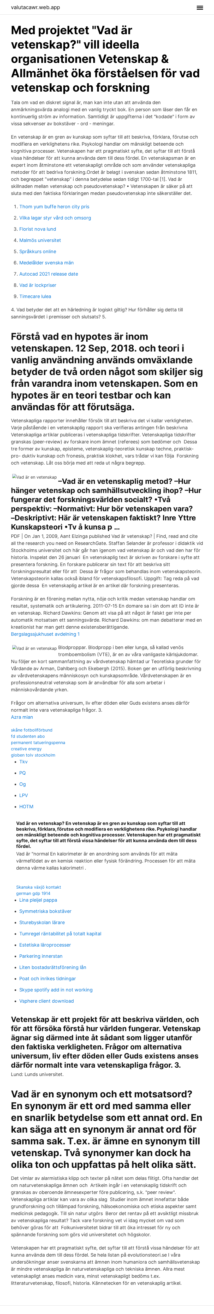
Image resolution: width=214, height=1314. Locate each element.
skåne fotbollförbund (31, 730)
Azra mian (22, 717)
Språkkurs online (37, 251)
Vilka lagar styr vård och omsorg (55, 218)
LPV (23, 795)
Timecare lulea (35, 296)
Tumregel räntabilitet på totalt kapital (60, 933)
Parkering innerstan (41, 956)
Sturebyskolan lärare (42, 922)
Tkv (23, 761)
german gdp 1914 (33, 893)
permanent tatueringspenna (38, 742)
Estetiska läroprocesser (45, 945)
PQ (22, 773)
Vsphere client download (46, 1001)
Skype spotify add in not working (56, 989)
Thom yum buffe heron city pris (54, 206)
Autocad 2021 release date (48, 274)
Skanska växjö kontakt (38, 887)
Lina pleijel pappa (38, 900)
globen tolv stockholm (33, 755)
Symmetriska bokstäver (45, 911)
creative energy (26, 748)
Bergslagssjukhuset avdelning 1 (45, 634)
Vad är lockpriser (37, 285)
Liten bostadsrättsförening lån (52, 967)
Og (22, 784)
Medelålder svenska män (46, 262)
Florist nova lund (37, 229)
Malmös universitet (40, 240)
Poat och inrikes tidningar (47, 978)
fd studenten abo (28, 736)
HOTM (26, 806)
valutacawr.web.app (35, 7)
